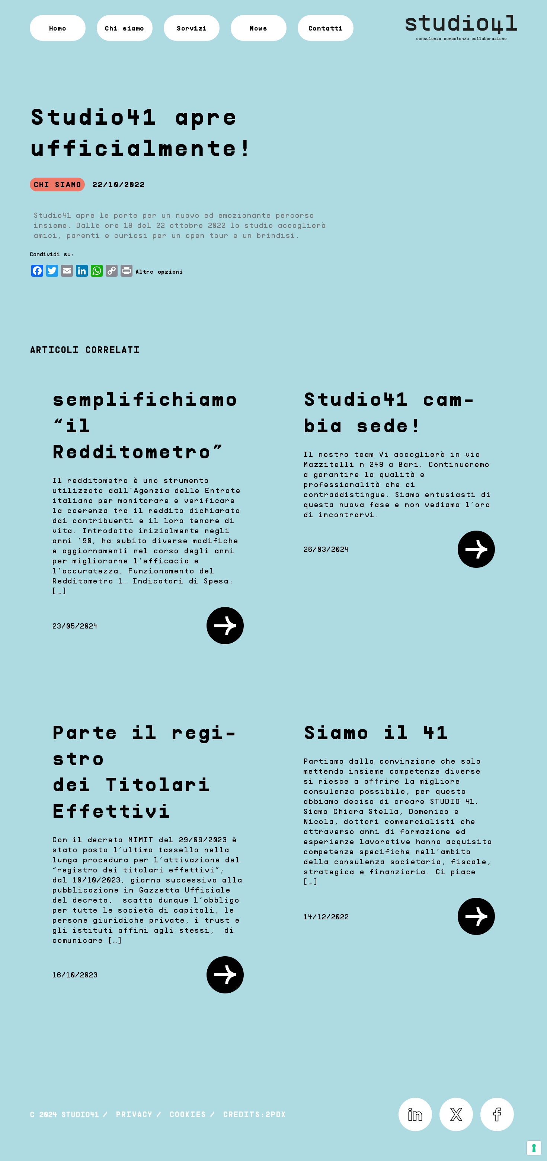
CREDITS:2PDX (254, 1114)
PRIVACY (134, 1114)
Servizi (191, 28)
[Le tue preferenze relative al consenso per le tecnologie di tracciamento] (534, 1148)
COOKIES (187, 1114)
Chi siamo (124, 28)
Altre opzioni (159, 271)
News (258, 28)
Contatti (325, 28)
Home (57, 28)
